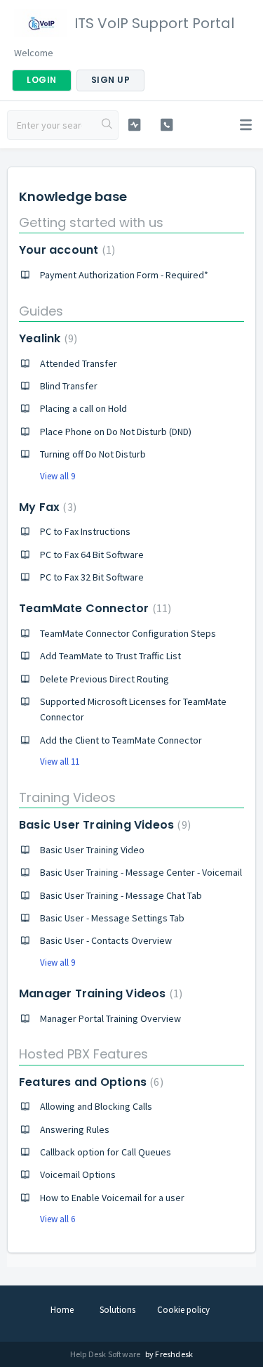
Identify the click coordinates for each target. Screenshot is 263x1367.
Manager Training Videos (99, 993)
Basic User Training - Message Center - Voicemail (141, 872)
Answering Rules (74, 1129)
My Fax (46, 507)
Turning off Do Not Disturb (93, 454)
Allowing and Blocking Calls (96, 1106)
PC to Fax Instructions (85, 531)
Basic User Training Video (92, 849)
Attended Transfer (78, 363)
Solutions (117, 1310)
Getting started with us (91, 222)
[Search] (107, 125)
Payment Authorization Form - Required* (124, 274)
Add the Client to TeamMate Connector (121, 740)
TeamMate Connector (93, 608)
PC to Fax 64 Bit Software (92, 554)
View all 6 (57, 1219)
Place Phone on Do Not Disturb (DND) (115, 431)
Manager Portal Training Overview (110, 1018)
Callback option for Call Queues (105, 1152)
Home (62, 1310)
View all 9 (57, 476)
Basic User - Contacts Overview (106, 940)
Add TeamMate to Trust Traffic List (110, 655)
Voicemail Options (78, 1174)
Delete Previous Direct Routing (104, 679)
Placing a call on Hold (83, 408)
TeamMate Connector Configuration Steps (128, 633)
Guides (41, 311)
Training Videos (67, 797)
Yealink (46, 338)
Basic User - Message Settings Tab (112, 918)
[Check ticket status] (134, 124)
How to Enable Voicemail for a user (112, 1197)
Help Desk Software (106, 1354)
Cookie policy (183, 1310)
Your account (65, 250)
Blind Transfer (68, 386)
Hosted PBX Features (83, 1054)
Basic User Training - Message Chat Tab (121, 895)
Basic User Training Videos (103, 825)
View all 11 (59, 761)
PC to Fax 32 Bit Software (92, 577)
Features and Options (89, 1082)
